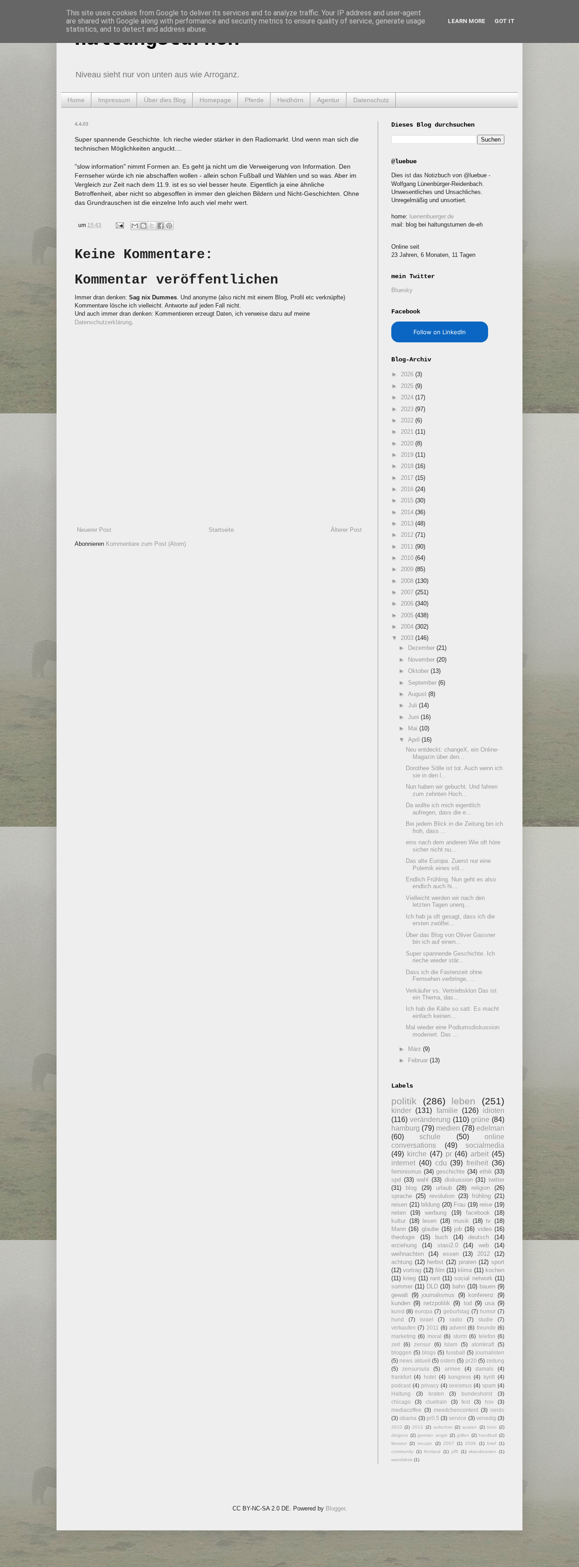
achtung (401, 1262)
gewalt (399, 1295)
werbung (435, 1212)
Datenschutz (371, 100)
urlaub (444, 1187)
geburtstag (456, 1311)
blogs (429, 1352)
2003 (408, 637)
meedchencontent (456, 1410)
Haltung (401, 1394)
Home (76, 100)
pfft (454, 1451)
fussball (455, 1352)
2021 (408, 431)
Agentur (328, 100)
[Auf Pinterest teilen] (169, 225)
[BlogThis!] (143, 225)
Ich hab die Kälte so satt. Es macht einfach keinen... (452, 1012)
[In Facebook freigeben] (160, 225)
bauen (487, 1286)
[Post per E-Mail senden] (119, 225)
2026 (408, 374)
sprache (401, 1196)
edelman (490, 1128)
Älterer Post (346, 529)
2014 (408, 512)
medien (448, 1128)
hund (397, 1319)
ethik (485, 1171)
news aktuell (414, 1360)
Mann (398, 1229)
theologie (403, 1237)
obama (408, 1418)
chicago (401, 1402)
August (418, 694)
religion (480, 1187)
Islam (450, 1344)
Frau (459, 1204)
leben (463, 1101)
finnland (432, 1451)
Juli (413, 705)
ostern (448, 1360)
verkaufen (403, 1327)
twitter (496, 1179)
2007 (408, 592)
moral (434, 1336)
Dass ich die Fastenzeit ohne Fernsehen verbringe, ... (444, 976)
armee (452, 1369)
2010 (408, 557)
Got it (504, 21)
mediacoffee (406, 1410)
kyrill (489, 1377)
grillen (463, 1435)
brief (491, 1443)
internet (403, 1163)
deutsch (478, 1237)
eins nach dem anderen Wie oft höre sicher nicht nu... (453, 846)
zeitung (495, 1360)
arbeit (479, 1154)
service (457, 1418)
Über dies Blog (165, 100)
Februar (419, 1060)
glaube (430, 1229)
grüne (480, 1119)
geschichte (450, 1171)
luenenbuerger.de (431, 216)
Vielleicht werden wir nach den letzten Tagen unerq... (445, 902)
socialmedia (484, 1145)
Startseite (221, 529)
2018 (408, 466)
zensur (422, 1344)
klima (465, 1270)
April (415, 739)
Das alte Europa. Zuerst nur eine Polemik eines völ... (448, 864)
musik (461, 1220)
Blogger (335, 1508)
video (485, 1229)
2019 (408, 454)
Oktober (419, 671)
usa (489, 1303)
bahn (458, 1286)
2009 (408, 569)
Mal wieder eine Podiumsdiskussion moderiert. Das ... (452, 1031)
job (458, 1229)
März (415, 1049)
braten (436, 1394)
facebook (478, 1212)
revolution (442, 1196)
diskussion (459, 1179)
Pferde (254, 100)
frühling (481, 1196)
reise (485, 1204)
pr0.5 (433, 1418)
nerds (497, 1410)
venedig (486, 1418)
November (422, 659)
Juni (414, 717)
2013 (408, 523)
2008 (408, 581)
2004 (408, 626)
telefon (487, 1336)
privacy (430, 1385)
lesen (429, 1220)
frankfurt (401, 1377)
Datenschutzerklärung (103, 322)
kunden (400, 1303)
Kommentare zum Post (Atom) (146, 543)
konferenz (481, 1295)
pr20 (471, 1360)
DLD (432, 1286)
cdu (441, 1163)
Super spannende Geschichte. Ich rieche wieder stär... (450, 957)
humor (488, 1311)
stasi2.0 (447, 1245)
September (423, 682)
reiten (398, 1212)
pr (449, 1154)
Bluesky (402, 290)
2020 (408, 443)
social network (473, 1278)
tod (468, 1303)
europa (423, 1311)
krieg (409, 1278)
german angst (432, 1435)
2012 (408, 534)
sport (497, 1262)
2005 (408, 615)
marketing (403, 1336)
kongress (459, 1377)
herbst (435, 1262)
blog (411, 1187)
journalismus (438, 1295)
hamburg (405, 1128)
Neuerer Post (94, 529)
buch (441, 1237)
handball (488, 1435)
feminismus (406, 1171)
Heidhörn (290, 100)
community (402, 1451)
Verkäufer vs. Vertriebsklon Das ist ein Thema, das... (451, 994)
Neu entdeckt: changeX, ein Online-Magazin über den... (452, 753)
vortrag (412, 1270)
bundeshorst (476, 1394)
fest (465, 1402)
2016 (408, 489)
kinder (401, 1110)
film (440, 1270)
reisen (399, 1204)
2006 (408, 603)
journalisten (489, 1352)
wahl (422, 1179)
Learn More (466, 21)
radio (456, 1319)
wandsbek (402, 1459)
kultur (398, 1220)
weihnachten (407, 1253)
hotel (430, 1377)
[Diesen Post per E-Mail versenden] (134, 225)
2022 (408, 420)
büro (492, 1427)
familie (447, 1110)
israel (426, 1319)
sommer (402, 1286)
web (484, 1245)
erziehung (404, 1245)
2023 (408, 409)
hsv (489, 1402)
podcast (401, 1385)
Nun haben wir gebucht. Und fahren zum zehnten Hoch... (452, 790)
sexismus (460, 1385)
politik (404, 1101)
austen (469, 1427)
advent (457, 1327)
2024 (408, 397)
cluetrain (436, 1402)
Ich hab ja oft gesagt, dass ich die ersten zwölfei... (450, 920)
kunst (397, 1311)
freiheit (477, 1163)
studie (485, 1319)
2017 (408, 477)
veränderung (430, 1119)
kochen (494, 1270)
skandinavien (482, 1451)
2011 (408, 546)
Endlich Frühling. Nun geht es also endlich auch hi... (451, 883)
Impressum (114, 100)
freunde (486, 1327)
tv (488, 1220)
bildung (430, 1204)
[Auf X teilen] (152, 225)
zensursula (415, 1369)
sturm (460, 1336)
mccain (425, 1443)
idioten (493, 1110)
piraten (467, 1262)
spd (396, 1179)
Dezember (422, 647)
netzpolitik (436, 1303)
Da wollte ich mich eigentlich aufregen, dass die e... (443, 809)
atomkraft (482, 1344)
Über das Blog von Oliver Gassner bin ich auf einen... (450, 939)
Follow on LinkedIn (439, 332)
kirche (417, 1154)
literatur (399, 1443)
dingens (399, 1435)
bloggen (401, 1352)
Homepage (215, 100)
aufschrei (442, 1427)
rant (435, 1278)
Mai (413, 728)
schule (430, 1137)
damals (484, 1369)
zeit (395, 1344)
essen (451, 1253)
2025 (408, 386)
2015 (408, 500)
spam (489, 1385)
